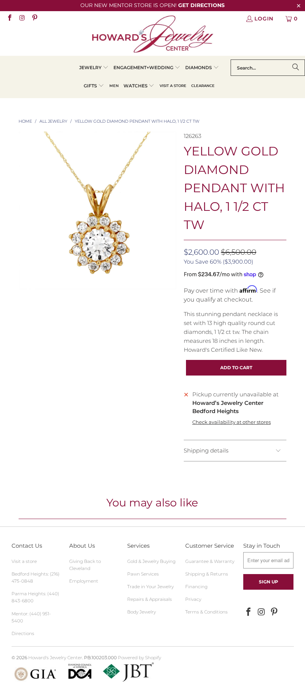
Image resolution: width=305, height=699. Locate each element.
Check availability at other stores (231, 422)
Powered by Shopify (139, 657)
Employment (83, 581)
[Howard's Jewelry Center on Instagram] (22, 18)
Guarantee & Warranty (209, 561)
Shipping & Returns (206, 574)
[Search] (295, 67)
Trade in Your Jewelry (150, 586)
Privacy (193, 599)
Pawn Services (143, 574)
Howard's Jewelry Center (55, 657)
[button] (94, 68)
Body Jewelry (141, 612)
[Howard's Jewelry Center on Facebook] (9, 18)
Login (263, 18)
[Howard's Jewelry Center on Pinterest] (34, 18)
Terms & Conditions (206, 612)
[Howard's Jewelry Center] (152, 35)
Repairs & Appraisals (149, 599)
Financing (196, 586)
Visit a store (24, 561)
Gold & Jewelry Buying (151, 561)
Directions (23, 633)
